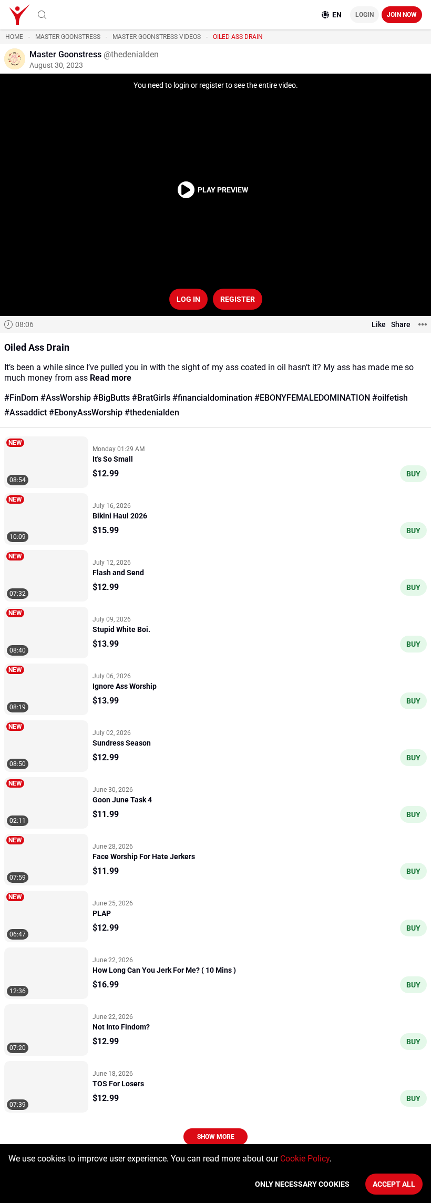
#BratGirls (151, 398)
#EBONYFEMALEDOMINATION (312, 398)
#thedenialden (152, 412)
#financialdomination (212, 398)
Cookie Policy (305, 1159)
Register (237, 299)
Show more (215, 1136)
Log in (188, 299)
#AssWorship (65, 398)
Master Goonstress (67, 36)
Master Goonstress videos (156, 36)
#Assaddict (25, 412)
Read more (110, 378)
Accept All (394, 1184)
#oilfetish (390, 398)
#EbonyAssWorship (85, 412)
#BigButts (111, 398)
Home (14, 36)
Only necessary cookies (302, 1184)
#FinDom (21, 398)
